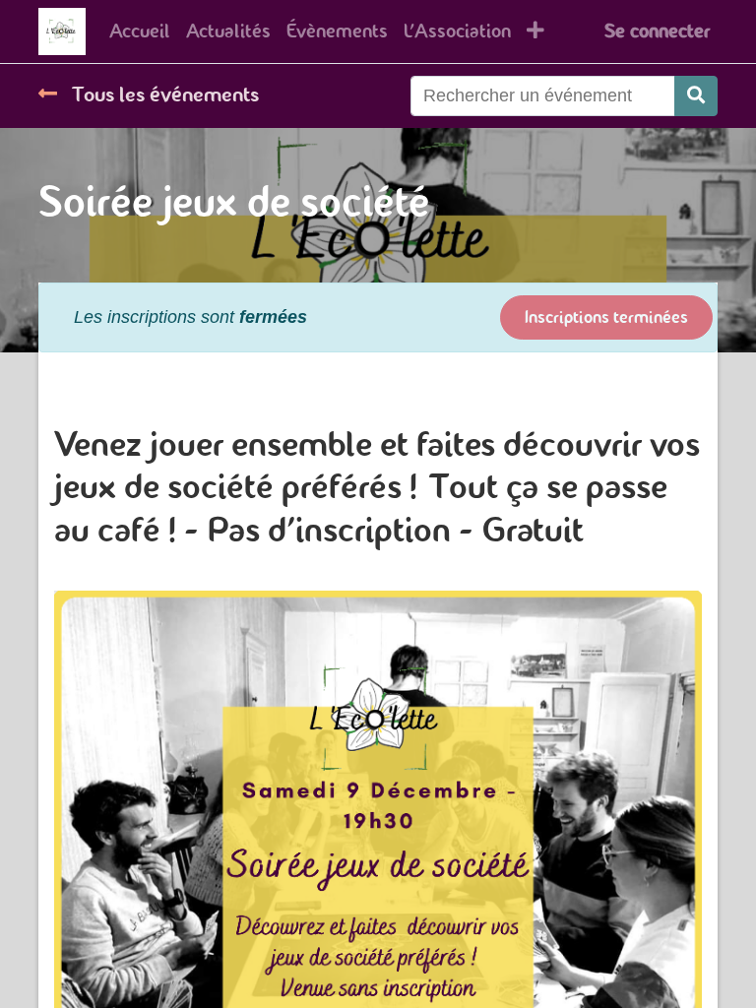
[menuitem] (139, 31)
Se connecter (657, 31)
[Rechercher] (696, 96)
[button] (535, 31)
